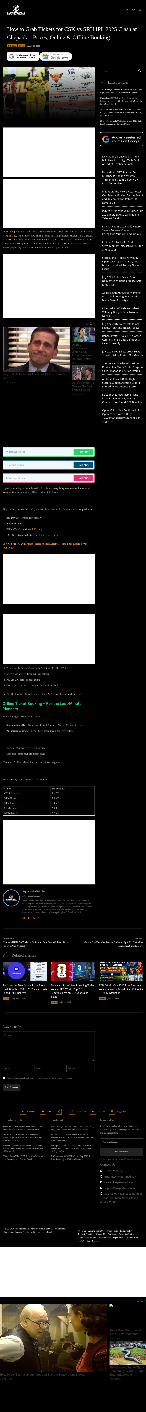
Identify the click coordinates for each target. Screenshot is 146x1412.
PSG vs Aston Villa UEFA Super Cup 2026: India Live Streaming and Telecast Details (122, 214)
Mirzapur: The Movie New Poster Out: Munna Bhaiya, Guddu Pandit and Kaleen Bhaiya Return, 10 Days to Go (121, 112)
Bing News (121, 1061)
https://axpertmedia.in (31, 846)
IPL (11, 235)
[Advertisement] (49, 152)
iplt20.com (35, 479)
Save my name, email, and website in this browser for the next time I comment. (39, 1028)
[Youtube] (133, 10)
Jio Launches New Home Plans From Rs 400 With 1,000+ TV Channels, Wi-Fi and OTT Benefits (122, 398)
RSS (49, 1061)
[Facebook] (23, 1062)
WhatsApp (81, 1061)
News (6, 948)
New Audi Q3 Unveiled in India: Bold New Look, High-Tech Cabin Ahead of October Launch (121, 160)
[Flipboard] (23, 867)
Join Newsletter (121, 1102)
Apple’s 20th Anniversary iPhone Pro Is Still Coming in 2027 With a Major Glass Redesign (122, 296)
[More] (69, 115)
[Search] (139, 71)
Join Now (84, 401)
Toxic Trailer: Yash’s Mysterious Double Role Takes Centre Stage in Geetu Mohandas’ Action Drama (122, 367)
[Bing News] (139, 10)
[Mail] (28, 867)
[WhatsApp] (72, 1062)
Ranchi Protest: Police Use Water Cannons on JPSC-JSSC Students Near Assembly (121, 339)
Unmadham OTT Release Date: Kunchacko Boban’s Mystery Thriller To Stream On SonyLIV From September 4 (121, 101)
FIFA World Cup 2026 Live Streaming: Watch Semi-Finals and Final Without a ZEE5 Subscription (121, 939)
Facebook (31, 1061)
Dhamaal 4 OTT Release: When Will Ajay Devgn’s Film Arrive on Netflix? (120, 312)
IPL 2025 (12, 45)
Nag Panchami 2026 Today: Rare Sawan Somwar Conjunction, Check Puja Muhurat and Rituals (121, 230)
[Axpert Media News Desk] (11, 855)
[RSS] (33, 867)
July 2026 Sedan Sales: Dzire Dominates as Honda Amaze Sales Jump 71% (122, 280)
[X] (127, 10)
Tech (21, 45)
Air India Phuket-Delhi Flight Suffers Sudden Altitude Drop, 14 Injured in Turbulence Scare (122, 382)
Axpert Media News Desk (34, 841)
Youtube (101, 1061)
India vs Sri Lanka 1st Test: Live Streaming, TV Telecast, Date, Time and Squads (122, 245)
